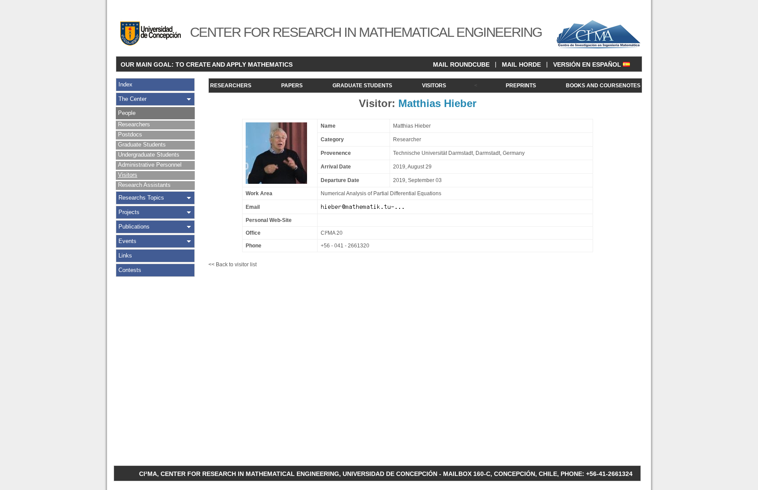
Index (125, 84)
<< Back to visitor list (232, 264)
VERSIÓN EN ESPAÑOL (588, 64)
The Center (132, 99)
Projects (128, 212)
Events (127, 241)
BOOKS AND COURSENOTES (603, 85)
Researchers (134, 124)
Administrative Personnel (150, 164)
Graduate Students (142, 144)
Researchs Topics (141, 197)
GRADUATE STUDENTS (362, 85)
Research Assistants (144, 185)
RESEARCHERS (230, 85)
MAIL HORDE (521, 64)
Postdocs (130, 134)
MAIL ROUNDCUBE (461, 64)
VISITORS (434, 85)
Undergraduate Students (148, 154)
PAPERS (292, 85)
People (127, 113)
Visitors (127, 175)
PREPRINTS (521, 85)
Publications (134, 226)
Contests (129, 270)
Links (125, 255)
